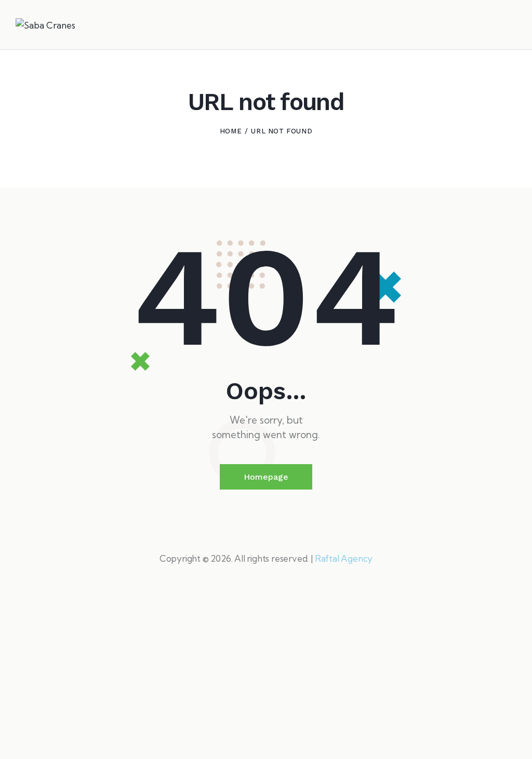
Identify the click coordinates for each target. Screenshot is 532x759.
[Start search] (509, 26)
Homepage (266, 477)
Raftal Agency (344, 558)
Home (231, 131)
